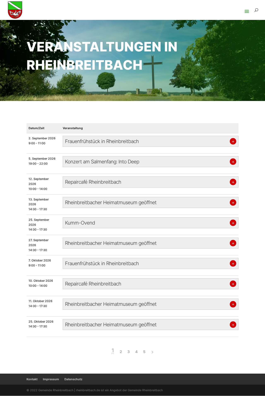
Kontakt (31, 379)
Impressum (51, 379)
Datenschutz (73, 379)
